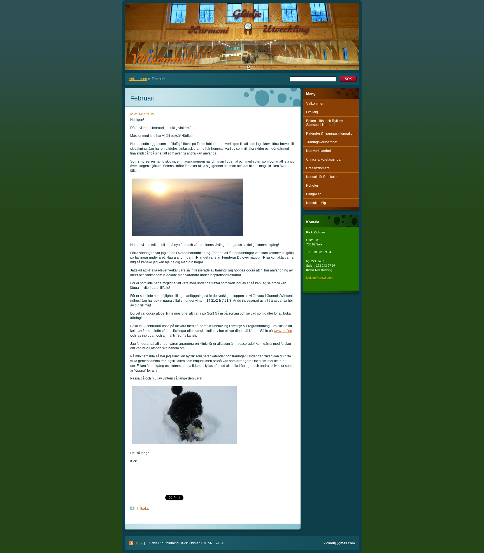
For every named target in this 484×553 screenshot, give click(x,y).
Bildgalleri (314, 194)
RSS (138, 543)
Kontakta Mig (316, 203)
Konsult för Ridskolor (322, 177)
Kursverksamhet (318, 151)
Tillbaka (143, 508)
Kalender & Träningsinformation (330, 133)
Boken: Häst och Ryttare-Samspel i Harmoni (325, 123)
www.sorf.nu (283, 331)
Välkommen (138, 79)
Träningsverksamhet (321, 142)
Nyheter (312, 186)
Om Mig (312, 112)
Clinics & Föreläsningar (324, 159)
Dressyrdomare (318, 168)
